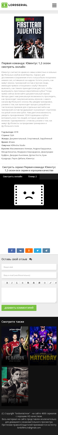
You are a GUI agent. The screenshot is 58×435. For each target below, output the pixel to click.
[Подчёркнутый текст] (17, 283)
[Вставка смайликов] (44, 283)
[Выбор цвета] (50, 283)
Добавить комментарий (18, 307)
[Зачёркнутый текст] (22, 283)
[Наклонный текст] (12, 283)
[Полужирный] (7, 283)
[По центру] (33, 283)
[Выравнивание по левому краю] (28, 283)
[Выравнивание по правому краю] (39, 283)
